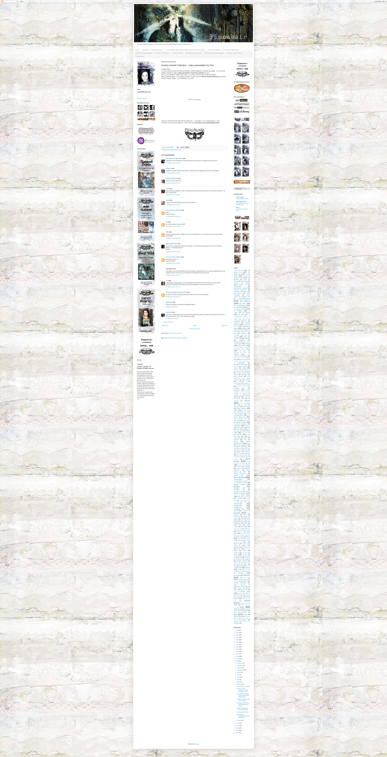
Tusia (235, 600)
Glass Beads (246, 406)
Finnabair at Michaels (240, 393)
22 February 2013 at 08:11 (173, 263)
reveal (238, 549)
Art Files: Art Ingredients (231, 50)
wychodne (244, 619)
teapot (235, 591)
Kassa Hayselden (242, 445)
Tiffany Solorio (246, 595)
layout (238, 455)
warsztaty (244, 610)
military (239, 496)
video (179, 149)
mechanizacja (238, 479)
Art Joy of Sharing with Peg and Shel (176, 292)
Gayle (242, 398)
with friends (247, 616)
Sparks (248, 568)
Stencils (246, 575)
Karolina (236, 439)
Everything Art (237, 383)
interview (238, 427)
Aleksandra (244, 281)
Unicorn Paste (244, 603)
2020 (237, 644)
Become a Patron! (142, 98)
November (240, 665)
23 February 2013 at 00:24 (173, 287)
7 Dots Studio (240, 197)
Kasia (235, 441)
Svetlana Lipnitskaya (240, 583)
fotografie (247, 395)
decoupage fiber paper (240, 364)
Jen (167, 280)
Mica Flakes (246, 491)
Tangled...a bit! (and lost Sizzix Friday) (243, 700)
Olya (245, 523)
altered (248, 283)
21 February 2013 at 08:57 (173, 194)
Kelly (235, 448)
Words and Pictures (171, 243)
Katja (245, 446)
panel (248, 528)
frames (239, 397)
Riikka (244, 550)
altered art (242, 285)
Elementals (244, 374)
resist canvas (246, 547)
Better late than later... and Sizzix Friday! (243, 709)
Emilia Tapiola (246, 380)
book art (242, 330)
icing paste (237, 420)
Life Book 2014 (237, 456)
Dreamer (238, 371)
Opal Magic (244, 526)
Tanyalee (239, 588)
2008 (237, 733)
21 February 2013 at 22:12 (173, 251)
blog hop (236, 330)
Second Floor (237, 562)
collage (247, 349)
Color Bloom (242, 350)
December (240, 663)
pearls (237, 535)
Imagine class (246, 420)
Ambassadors (237, 286)
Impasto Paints (241, 422)
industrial (236, 424)
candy (245, 335)
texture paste (245, 591)
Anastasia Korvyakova (240, 291)
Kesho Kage (247, 448)
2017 (237, 651)
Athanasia (236, 323)
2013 (237, 661)
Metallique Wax (239, 489)
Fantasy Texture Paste (243, 385)
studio (235, 581)
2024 (237, 635)
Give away (244, 405)
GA (167, 222)
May (238, 679)
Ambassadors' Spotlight (240, 288)
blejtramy (244, 328)
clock (235, 347)
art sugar (241, 314)
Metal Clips (242, 481)
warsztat (238, 610)
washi (235, 612)
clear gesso (242, 345)
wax (235, 614)
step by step (245, 577)
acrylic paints (238, 278)
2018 (237, 649)
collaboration (237, 349)
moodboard (245, 510)
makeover (239, 468)
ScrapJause (239, 559)
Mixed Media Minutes (245, 500)
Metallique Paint (239, 488)
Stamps (240, 573)
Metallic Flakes (239, 484)
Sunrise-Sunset (174, 149)
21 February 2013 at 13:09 (173, 238)
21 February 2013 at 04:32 (173, 173)
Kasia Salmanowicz (242, 442)
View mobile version (194, 328)
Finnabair (237, 390)
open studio (237, 528)
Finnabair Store (238, 395)
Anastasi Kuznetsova (240, 290)
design (244, 368)
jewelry (243, 432)
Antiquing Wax (245, 296)
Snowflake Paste (238, 566)
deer (235, 366)
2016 (237, 654)
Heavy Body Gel (239, 417)
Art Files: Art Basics (214, 50)
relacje (235, 545)
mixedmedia (238, 505)
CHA (240, 338)
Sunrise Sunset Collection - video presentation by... (242, 690)
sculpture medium (242, 561)
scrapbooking (237, 557)
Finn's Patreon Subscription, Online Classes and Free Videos (185, 50)
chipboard (242, 340)
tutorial (247, 601)
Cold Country (243, 347)
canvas (236, 337)
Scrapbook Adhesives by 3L (241, 556)
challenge (247, 338)
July (238, 675)
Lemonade (244, 455)
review (246, 548)
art (237, 299)
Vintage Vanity (238, 609)
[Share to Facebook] (187, 147)
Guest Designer (238, 413)
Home (137, 50)
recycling (245, 543)
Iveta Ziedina (240, 429)
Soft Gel (238, 568)
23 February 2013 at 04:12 (173, 297)
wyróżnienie (245, 621)
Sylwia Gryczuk (239, 584)
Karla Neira (243, 438)
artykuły (245, 319)
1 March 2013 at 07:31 (172, 307)
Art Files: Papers (177, 53)
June (238, 677)
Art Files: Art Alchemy (162, 53)
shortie (238, 564)
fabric (244, 383)
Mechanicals (239, 477)
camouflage (236, 335)
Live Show (242, 463)
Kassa (248, 443)
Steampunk (237, 575)
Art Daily (242, 303)
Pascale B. (240, 531)
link (192, 123)
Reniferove (237, 547)
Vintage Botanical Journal (242, 198)
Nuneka (236, 518)
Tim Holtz (239, 596)
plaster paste (239, 537)
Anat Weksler (238, 293)
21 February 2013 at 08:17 (173, 183)
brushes (244, 333)
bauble (235, 326)
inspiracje (244, 424)
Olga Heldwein (244, 520)
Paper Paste (246, 530)
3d (234, 270)
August (239, 672)
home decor (243, 418)
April (238, 682)
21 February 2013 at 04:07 (173, 163)
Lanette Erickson (245, 453)
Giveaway (236, 406)
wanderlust (247, 609)
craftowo (245, 356)
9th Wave (245, 276)
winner (245, 614)
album (245, 279)
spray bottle (247, 569)
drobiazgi (247, 371)
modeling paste (239, 509)
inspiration (237, 426)
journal (239, 434)
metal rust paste (242, 482)
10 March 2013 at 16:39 (172, 318)
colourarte (236, 352)
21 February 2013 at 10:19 (173, 205)
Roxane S (236, 552)
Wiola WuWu (237, 616)
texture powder (242, 593)
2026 (237, 630)
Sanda (245, 554)
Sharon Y (168, 168)
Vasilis (235, 605)
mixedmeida (238, 507)
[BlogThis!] (183, 147)
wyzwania (236, 623)
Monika (236, 511)
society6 (248, 566)
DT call (243, 373)
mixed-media (238, 503)
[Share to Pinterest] (188, 147)
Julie (167, 232)
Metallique (237, 486)
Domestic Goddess (238, 369)
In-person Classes (157, 50)
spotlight (240, 569)
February (239, 684)
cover (245, 352)
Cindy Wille (245, 342)
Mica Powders (241, 493)
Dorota (248, 369)
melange (236, 481)
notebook (245, 516)
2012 (237, 723)
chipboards (237, 342)
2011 (237, 725)
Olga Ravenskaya (239, 521)
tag (249, 586)
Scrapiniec (247, 557)
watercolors (244, 612)
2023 (237, 637)
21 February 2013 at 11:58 (173, 226)
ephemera (242, 381)
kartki (245, 439)
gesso (247, 401)
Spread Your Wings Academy (242, 571)
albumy (236, 281)
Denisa (236, 368)
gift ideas (241, 403)
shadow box (247, 562)
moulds (237, 513)
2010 (237, 728)
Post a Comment (168, 322)
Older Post (224, 325)
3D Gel (240, 270)
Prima (168, 149)
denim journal (243, 366)
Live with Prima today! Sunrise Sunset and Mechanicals (243, 695)
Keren (240, 448)
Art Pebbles (238, 311)
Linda (235, 459)
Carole (235, 338)
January (239, 720)
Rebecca (236, 544)
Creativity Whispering (239, 361)
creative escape (238, 357)
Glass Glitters (241, 408)
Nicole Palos (237, 516)
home (235, 418)
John (248, 432)
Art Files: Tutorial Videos (234, 53)
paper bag (237, 530)
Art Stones (246, 312)
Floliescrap (169, 302)
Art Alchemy (245, 299)
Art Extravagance (240, 305)
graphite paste (243, 411)
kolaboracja (238, 450)
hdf (247, 415)
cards (245, 337)
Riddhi (235, 550)
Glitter (236, 410)
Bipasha (241, 326)
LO (249, 463)
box (235, 333)
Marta (244, 471)
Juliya (242, 436)
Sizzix (245, 564)
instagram (247, 425)
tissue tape (245, 598)
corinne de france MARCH (173, 210)
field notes (240, 386)
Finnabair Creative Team (193, 53)
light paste (245, 456)
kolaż (245, 450)
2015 (237, 656)
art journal (242, 309)
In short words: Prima (242, 712)
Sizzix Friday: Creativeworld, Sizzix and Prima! (243, 716)
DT (237, 373)
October (239, 668)
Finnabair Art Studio (243, 391)
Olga (242, 518)
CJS (235, 343)
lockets (239, 465)
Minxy (167, 200)
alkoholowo (236, 283)
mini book (245, 496)
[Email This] (181, 147)
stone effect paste (242, 579)
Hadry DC (241, 415)
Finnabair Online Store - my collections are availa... (243, 704)
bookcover (245, 331)
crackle (236, 354)
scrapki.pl (247, 559)
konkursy (247, 451)
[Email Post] (177, 147)
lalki (237, 453)
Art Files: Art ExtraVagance (144, 53)
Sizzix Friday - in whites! (243, 686)
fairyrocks (169, 312)
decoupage (241, 363)
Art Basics (245, 301)
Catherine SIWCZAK (171, 178)
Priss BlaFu (241, 538)
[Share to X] (185, 147)
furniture (236, 398)
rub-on (243, 552)
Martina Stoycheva (240, 473)
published (240, 540)
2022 (237, 640)
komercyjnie (237, 451)
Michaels (236, 495)
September (240, 670)
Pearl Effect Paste (245, 533)
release (244, 545)
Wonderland (239, 618)
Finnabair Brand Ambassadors (214, 53)
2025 (237, 632)
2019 (237, 647)
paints (243, 528)
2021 (237, 642)
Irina (249, 427)
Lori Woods (246, 465)
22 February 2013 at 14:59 (173, 275)
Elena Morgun (238, 376)
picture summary (245, 535)
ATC (245, 321)
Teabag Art (244, 589)
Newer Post (165, 325)
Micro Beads (245, 495)
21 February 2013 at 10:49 (173, 216)
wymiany (236, 621)
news (244, 515)
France (246, 397)
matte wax (238, 475)
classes (247, 344)
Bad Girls (245, 324)
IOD (244, 427)
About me (145, 50)
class (239, 344)
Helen (167, 188)
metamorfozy (237, 491)
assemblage (237, 321)
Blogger (197, 744)
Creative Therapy (244, 359)
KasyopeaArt (237, 446)
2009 (237, 730)
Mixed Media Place (241, 201)
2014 (237, 658)
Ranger (244, 542)
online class (237, 525)
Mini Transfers (238, 498)
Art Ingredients (238, 307)
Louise (239, 466)
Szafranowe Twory (239, 586)
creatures (248, 361)
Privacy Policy (140, 56)
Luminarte (247, 466)
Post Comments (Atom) (175, 333)
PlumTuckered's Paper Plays (174, 158)
